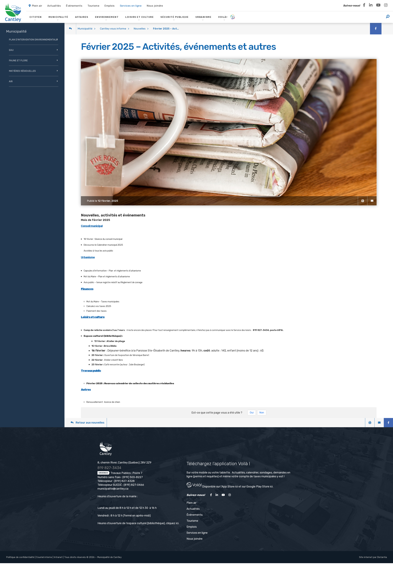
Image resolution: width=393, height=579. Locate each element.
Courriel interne (44, 557)
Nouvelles (140, 28)
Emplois (192, 526)
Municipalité (85, 28)
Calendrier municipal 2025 (110, 245)
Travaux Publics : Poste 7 (126, 473)
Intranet (58, 557)
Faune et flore (18, 60)
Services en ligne (197, 532)
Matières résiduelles (22, 71)
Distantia (382, 557)
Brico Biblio (110, 346)
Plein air (191, 502)
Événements (194, 514)
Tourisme (192, 520)
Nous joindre (194, 538)
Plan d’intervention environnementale (33, 39)
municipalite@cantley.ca (112, 488)
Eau (11, 50)
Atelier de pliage (116, 341)
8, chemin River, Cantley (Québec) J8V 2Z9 (124, 462)
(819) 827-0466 (134, 485)
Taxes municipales (110, 301)
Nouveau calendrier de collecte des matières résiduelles (139, 383)
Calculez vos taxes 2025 (98, 306)
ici (177, 523)
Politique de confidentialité (20, 557)
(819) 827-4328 (124, 481)
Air (11, 81)
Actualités (193, 508)
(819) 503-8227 (132, 477)
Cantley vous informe (113, 28)
